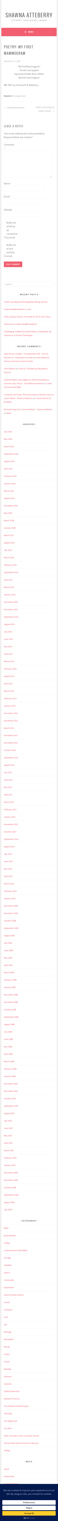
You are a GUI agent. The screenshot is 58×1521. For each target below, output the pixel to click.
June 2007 (8, 1128)
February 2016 (10, 565)
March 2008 (9, 1061)
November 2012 (11, 720)
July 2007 (8, 1120)
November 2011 (11, 742)
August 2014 (9, 624)
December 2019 (11, 505)
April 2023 (8, 468)
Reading (7, 1369)
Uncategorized (19, 96)
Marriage (7, 1332)
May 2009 (8, 957)
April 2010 (8, 876)
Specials (7, 1383)
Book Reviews (10, 1235)
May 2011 (8, 787)
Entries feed (9, 1476)
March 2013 (9, 691)
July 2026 (8, 431)
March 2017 (9, 535)
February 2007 (10, 1157)
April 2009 (8, 965)
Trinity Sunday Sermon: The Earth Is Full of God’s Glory (27, 316)
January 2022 (10, 483)
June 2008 (8, 1039)
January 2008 (10, 1076)
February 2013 (10, 698)
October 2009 (10, 920)
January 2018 (10, 527)
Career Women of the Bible (15, 1250)
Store (9, 413)
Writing (7, 1450)
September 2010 (11, 839)
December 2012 (11, 713)
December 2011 (11, 735)
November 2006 (11, 1180)
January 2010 (10, 898)
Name (7, 183)
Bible (6, 1228)
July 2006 (8, 1209)
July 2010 (8, 854)
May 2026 (8, 439)
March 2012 (9, 728)
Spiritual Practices (12, 1398)
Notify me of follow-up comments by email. (11, 230)
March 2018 (9, 520)
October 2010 (10, 831)
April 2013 (8, 683)
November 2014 (11, 609)
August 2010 (9, 846)
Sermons (8, 1376)
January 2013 (10, 705)
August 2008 (9, 1024)
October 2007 (10, 1098)
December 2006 (11, 1172)
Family (7, 1302)
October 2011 (10, 750)
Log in (6, 1469)
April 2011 (8, 794)
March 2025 (9, 446)
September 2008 (11, 1017)
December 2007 (11, 1083)
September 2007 (11, 1106)
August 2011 (9, 765)
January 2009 (10, 987)
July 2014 (8, 631)
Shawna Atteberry (29, 15)
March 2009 (9, 972)
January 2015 (10, 594)
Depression (9, 1287)
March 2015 (9, 587)
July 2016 (8, 550)
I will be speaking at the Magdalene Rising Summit (25, 301)
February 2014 (10, 668)
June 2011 (8, 779)
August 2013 (9, 676)
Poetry (7, 1354)
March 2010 (9, 883)
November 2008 (11, 1002)
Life (5, 1324)
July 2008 (8, 1031)
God (6, 1317)
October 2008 (10, 1009)
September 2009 (11, 928)
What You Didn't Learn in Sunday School (21, 1435)
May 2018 (8, 513)
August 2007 (9, 1113)
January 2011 (10, 816)
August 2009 (9, 935)
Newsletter (8, 1339)
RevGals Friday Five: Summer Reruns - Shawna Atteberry (28, 409)
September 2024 (11, 453)
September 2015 (11, 572)
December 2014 (11, 602)
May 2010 (8, 868)
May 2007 (8, 1135)
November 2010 (11, 824)
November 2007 (11, 1091)
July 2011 (8, 772)
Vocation (8, 1428)
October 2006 (10, 1187)
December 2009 (11, 905)
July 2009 (8, 943)
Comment (9, 146)
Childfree (8, 1265)
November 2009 (11, 913)
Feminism (8, 1309)
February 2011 (10, 809)
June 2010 (8, 861)
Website (8, 209)
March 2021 (9, 491)
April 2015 (8, 579)
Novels (7, 1346)
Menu (31, 31)
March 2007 (9, 1150)
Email (7, 196)
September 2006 (11, 1195)
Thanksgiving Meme (15, 108)
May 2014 (8, 646)
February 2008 (10, 1068)
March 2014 (9, 661)
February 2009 (10, 979)
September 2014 (11, 616)
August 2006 (9, 1202)
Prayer (6, 1361)
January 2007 (10, 1165)
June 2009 (8, 950)
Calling (7, 1243)
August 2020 (9, 498)
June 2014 (8, 639)
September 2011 (11, 757)
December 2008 (11, 994)
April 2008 (8, 1054)
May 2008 (8, 1046)
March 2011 (9, 802)
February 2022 (10, 476)
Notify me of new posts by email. (11, 250)
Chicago (7, 1257)
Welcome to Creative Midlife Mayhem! (20, 324)
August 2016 (9, 542)
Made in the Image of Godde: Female (45, 109)
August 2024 (9, 461)
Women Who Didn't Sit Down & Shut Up (21, 1443)
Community (9, 1280)
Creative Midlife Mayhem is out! (17, 309)
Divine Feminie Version (14, 1294)
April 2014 (8, 654)
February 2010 (10, 891)
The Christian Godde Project (16, 1406)
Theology (8, 1413)
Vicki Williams (10, 368)
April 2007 (8, 1143)
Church (7, 1272)
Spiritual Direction (11, 1391)
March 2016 (9, 557)
